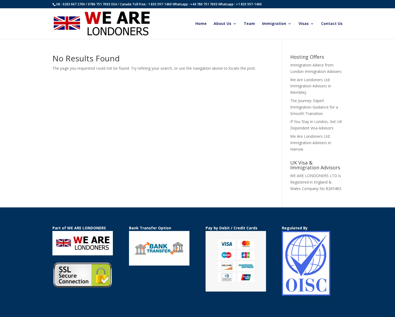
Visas (304, 24)
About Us (222, 24)
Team (249, 24)
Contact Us (332, 24)
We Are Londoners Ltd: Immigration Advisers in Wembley (310, 86)
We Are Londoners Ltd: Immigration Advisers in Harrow (310, 143)
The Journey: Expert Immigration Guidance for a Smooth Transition (314, 107)
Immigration (274, 24)
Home (201, 24)
